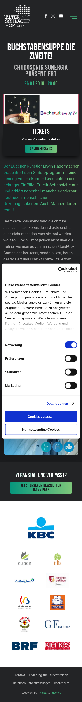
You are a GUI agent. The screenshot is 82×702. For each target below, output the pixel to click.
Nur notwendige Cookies (41, 429)
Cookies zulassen (41, 416)
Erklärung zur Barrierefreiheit (48, 675)
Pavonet (56, 693)
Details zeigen (57, 403)
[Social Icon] (46, 16)
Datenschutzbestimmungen (32, 683)
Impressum (61, 683)
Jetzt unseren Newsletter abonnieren (41, 487)
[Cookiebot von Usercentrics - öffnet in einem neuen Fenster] (58, 269)
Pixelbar (42, 693)
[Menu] (74, 16)
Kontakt (19, 675)
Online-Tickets (41, 148)
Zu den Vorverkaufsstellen (41, 139)
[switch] (71, 358)
